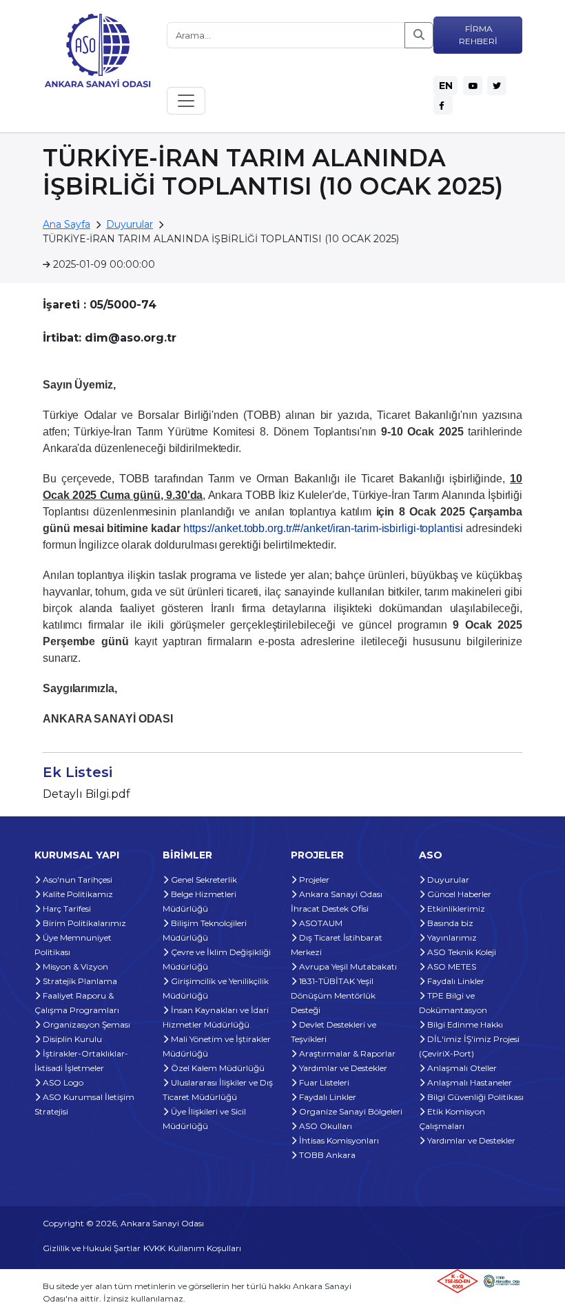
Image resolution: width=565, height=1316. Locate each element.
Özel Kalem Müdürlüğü (217, 1068)
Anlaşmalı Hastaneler (468, 1082)
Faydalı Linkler (326, 1097)
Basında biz (449, 923)
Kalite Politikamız (77, 894)
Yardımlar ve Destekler (342, 1068)
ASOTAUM (319, 923)
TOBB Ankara (326, 1155)
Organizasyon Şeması (85, 1024)
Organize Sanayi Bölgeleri (349, 1111)
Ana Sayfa (66, 224)
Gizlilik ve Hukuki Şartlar (92, 1248)
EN (446, 85)
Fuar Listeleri (323, 1082)
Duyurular (129, 224)
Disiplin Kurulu (71, 1039)
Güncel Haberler (458, 894)
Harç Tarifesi (66, 908)
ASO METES (450, 966)
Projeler (313, 879)
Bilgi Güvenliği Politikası (474, 1097)
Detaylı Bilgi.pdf (86, 794)
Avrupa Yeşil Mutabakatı (347, 966)
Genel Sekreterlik (203, 879)
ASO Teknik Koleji (460, 952)
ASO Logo (62, 1082)
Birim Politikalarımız (83, 923)
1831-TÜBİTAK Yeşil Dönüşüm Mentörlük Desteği (333, 995)
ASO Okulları (324, 1126)
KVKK (154, 1248)
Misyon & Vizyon (74, 966)
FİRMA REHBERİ (478, 34)
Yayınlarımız (451, 937)
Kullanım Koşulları (204, 1248)
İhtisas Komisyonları (338, 1140)
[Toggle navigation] (186, 101)
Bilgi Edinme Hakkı (464, 1024)
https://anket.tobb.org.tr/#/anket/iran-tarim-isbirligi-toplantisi (323, 528)
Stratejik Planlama (79, 981)
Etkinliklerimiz (455, 908)
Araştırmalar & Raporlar (346, 1053)
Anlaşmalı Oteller (461, 1068)
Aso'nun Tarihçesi (76, 879)
